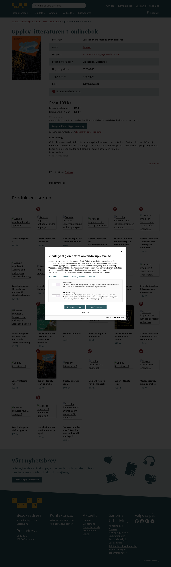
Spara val (85, 312)
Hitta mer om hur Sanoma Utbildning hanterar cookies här (71, 277)
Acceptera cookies (74, 307)
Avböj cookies (96, 307)
